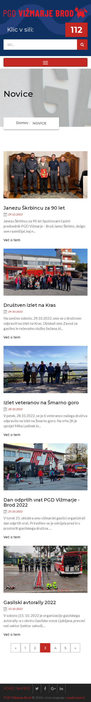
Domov (22, 123)
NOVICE (39, 123)
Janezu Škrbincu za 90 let (34, 208)
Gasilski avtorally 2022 (30, 602)
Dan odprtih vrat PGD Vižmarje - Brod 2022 (42, 502)
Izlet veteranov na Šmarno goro (41, 402)
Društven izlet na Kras (30, 305)
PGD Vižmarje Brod (17, 697)
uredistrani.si (75, 697)
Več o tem (12, 240)
